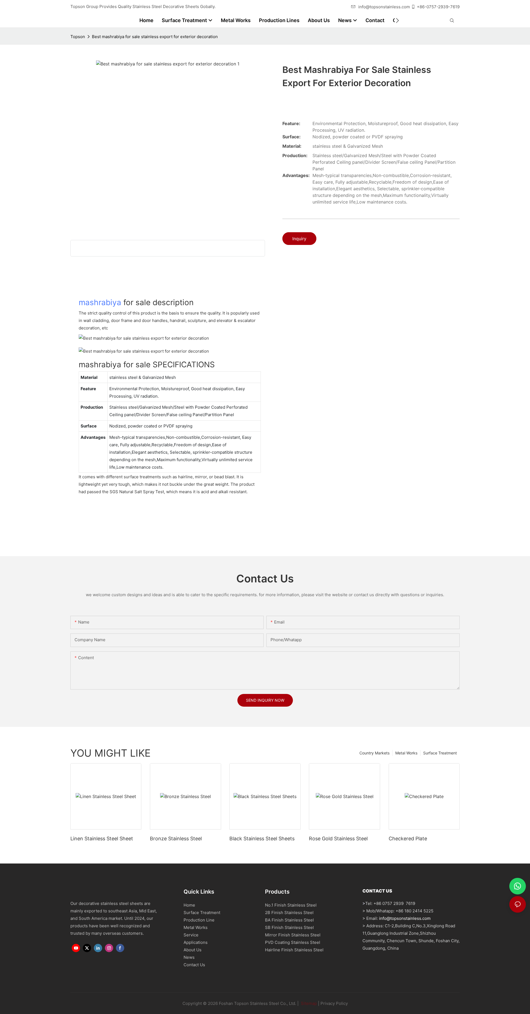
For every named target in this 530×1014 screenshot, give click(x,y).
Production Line (199, 920)
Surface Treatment (440, 753)
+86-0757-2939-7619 (438, 6)
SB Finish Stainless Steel (289, 927)
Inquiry (299, 238)
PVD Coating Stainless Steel (292, 942)
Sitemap (308, 1003)
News (189, 957)
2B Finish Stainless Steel (289, 912)
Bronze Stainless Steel (176, 838)
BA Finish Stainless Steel (289, 920)
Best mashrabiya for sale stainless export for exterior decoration (155, 36)
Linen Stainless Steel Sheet (101, 838)
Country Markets (374, 753)
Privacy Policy (334, 1003)
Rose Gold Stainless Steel (338, 838)
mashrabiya (100, 302)
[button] (397, 20)
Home (189, 905)
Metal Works (406, 753)
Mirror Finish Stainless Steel (292, 935)
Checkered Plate (408, 838)
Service (191, 935)
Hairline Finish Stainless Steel (294, 949)
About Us (193, 949)
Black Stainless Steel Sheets (262, 838)
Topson (77, 36)
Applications (196, 942)
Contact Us (194, 964)
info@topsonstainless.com (384, 6)
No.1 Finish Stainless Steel (291, 905)
